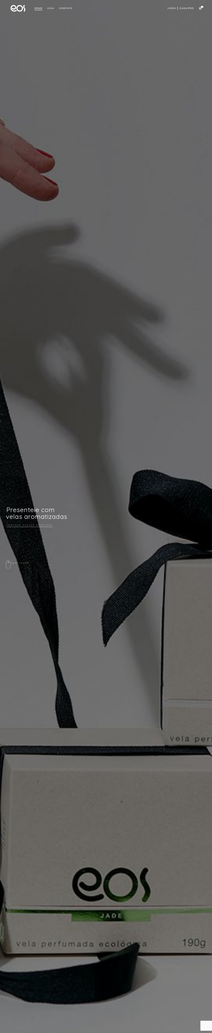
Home (38, 8)
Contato (65, 8)
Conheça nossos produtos (29, 525)
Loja (50, 8)
